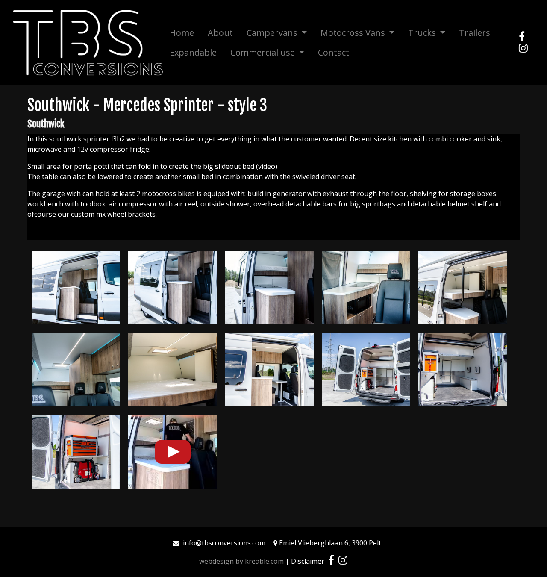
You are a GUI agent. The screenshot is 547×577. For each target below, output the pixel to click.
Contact (333, 52)
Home (182, 32)
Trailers (474, 32)
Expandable (193, 52)
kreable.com (264, 561)
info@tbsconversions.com (224, 543)
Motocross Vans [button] (354, 32)
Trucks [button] (423, 32)
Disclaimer (307, 561)
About (220, 32)
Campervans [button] (273, 32)
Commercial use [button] (263, 52)
